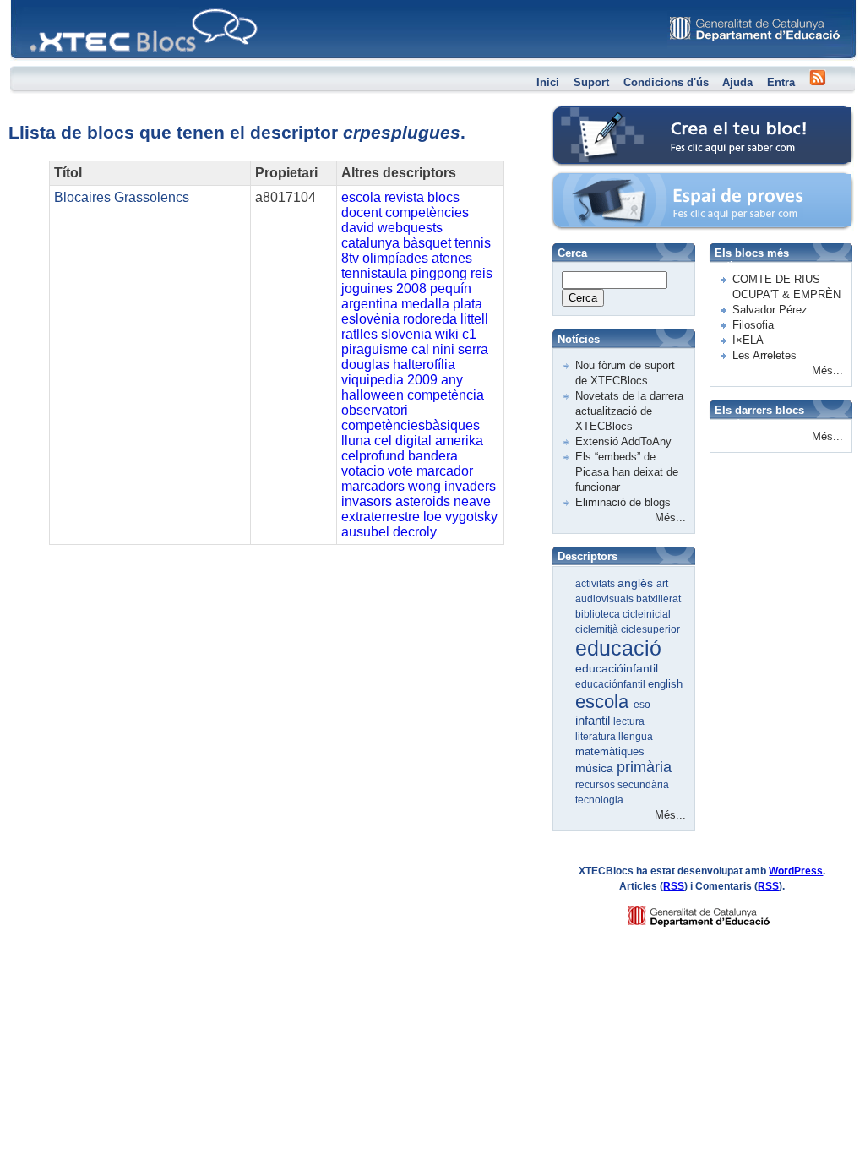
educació (618, 648)
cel (383, 440)
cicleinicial (647, 614)
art (662, 584)
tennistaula (374, 273)
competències (427, 212)
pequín (450, 288)
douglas (365, 364)
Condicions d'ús (666, 82)
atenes (452, 258)
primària (644, 767)
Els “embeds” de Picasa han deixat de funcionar (626, 471)
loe (432, 516)
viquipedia (372, 380)
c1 (469, 334)
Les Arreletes (764, 355)
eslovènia (370, 319)
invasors (366, 501)
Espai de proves (592, 181)
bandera (433, 456)
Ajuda (737, 82)
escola (361, 197)
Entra (781, 82)
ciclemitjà (598, 629)
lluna (356, 440)
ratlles (359, 334)
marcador (444, 471)
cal (420, 349)
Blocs (34, 4)
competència (445, 395)
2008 (411, 288)
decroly (415, 532)
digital (413, 440)
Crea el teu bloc (592, 114)
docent (361, 212)
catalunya (370, 243)
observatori (374, 410)
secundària (643, 785)
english (665, 684)
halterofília (424, 364)
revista (404, 197)
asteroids (422, 501)
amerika (459, 440)
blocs (443, 197)
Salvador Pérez (770, 309)
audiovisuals (605, 599)
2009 (422, 380)
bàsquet (427, 243)
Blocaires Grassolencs (121, 197)
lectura (629, 721)
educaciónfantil (611, 684)
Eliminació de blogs (623, 502)
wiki (447, 334)
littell (474, 319)
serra (473, 349)
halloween (372, 395)
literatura (596, 737)
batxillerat (658, 599)
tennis (472, 243)
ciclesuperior (650, 629)
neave (472, 501)
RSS (673, 886)
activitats (596, 584)
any (452, 380)
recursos (596, 785)
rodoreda (430, 319)
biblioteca (599, 614)
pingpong (439, 273)
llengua (635, 737)
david (357, 227)
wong (424, 486)
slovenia (406, 334)
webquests (410, 227)
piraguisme (374, 349)
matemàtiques (610, 751)
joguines (367, 288)
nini (443, 349)
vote (400, 471)
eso (642, 704)
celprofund (373, 456)
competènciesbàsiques (410, 425)
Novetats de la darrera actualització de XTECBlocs (629, 411)
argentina (369, 304)
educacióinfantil (616, 668)
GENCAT (715, 912)
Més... (670, 517)
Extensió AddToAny (623, 441)
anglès (636, 583)
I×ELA (748, 340)
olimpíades (395, 258)
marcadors (373, 486)
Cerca (583, 297)
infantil (594, 720)
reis (481, 273)
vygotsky (471, 516)
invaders (470, 486)
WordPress (796, 871)
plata (467, 304)
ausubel (365, 532)
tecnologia (599, 800)
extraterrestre (380, 516)
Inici (547, 82)
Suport (591, 82)
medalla (425, 304)
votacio (362, 471)
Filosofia (753, 324)
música (596, 768)
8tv (350, 258)
